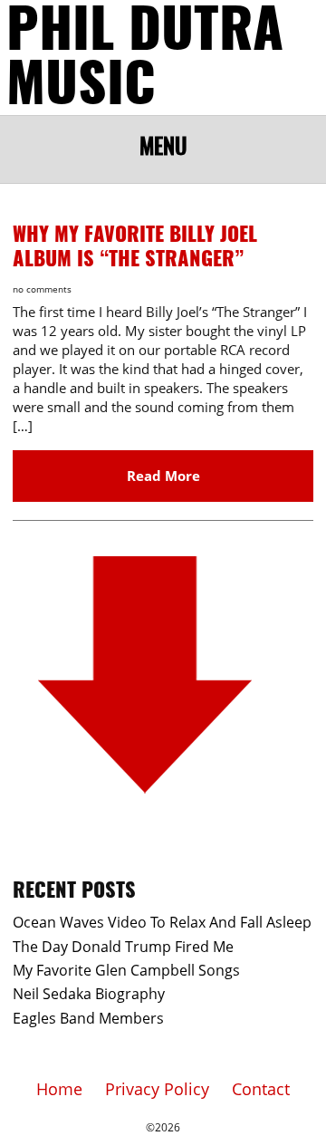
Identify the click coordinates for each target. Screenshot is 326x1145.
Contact (261, 1089)
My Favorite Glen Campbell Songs (126, 970)
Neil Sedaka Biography (89, 994)
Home (59, 1089)
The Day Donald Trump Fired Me (123, 947)
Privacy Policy (157, 1089)
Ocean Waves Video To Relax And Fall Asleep (162, 922)
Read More (163, 476)
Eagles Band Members (88, 1018)
